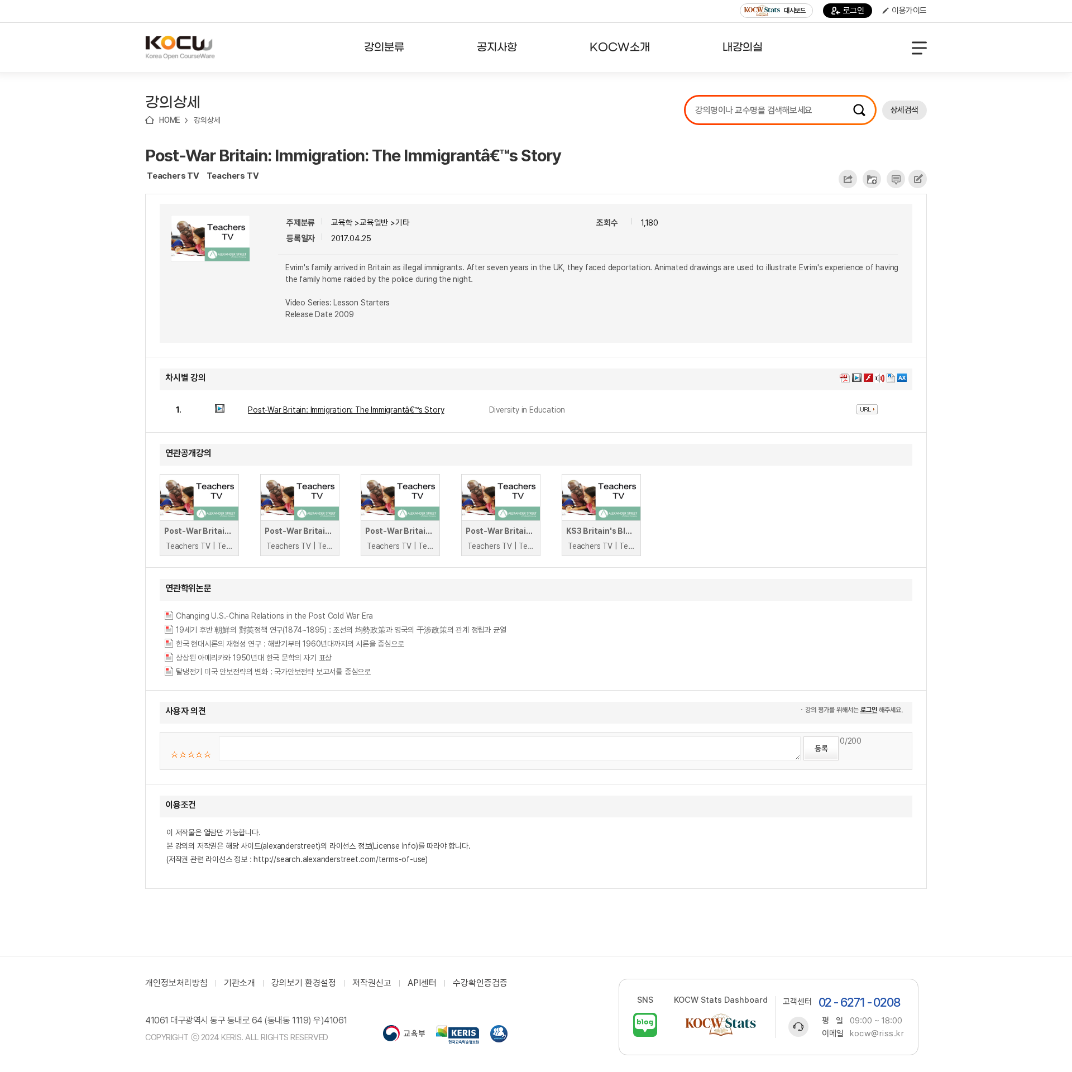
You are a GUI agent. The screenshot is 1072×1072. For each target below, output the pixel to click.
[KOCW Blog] (645, 1025)
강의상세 (207, 120)
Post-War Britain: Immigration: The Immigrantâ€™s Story (353, 155)
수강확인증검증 (480, 983)
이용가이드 (909, 11)
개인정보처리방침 (176, 983)
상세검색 (904, 110)
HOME (169, 120)
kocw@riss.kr (877, 1033)
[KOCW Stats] (721, 1025)
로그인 (853, 11)
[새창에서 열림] (404, 1034)
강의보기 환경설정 (303, 983)
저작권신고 (371, 983)
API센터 (422, 983)
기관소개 (239, 983)
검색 (859, 110)
